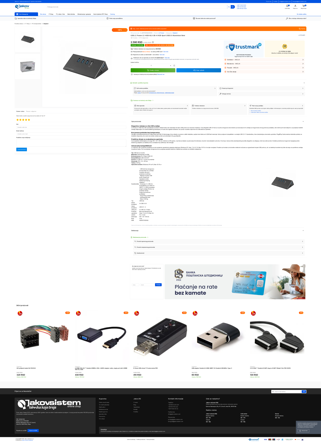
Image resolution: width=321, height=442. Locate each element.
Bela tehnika (71, 14)
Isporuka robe (103, 414)
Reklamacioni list (103, 409)
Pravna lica (102, 416)
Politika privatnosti (140, 439)
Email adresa (20, 131)
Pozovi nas (269, 1)
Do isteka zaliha (301, 14)
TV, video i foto (60, 14)
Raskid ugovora (103, 411)
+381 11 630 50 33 (173, 408)
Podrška (275, 1)
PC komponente (36, 23)
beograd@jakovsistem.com (299, 1)
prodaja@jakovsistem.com (175, 419)
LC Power (161, 33)
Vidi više (167, 57)
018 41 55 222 (160, 92)
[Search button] (232, 7)
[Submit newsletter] (304, 391)
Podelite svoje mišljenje (23, 137)
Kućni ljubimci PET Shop (101, 14)
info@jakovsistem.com (285, 1)
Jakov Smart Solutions (27, 440)
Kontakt (135, 409)
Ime (17, 124)
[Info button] (152, 42)
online (139, 92)
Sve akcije (102, 418)
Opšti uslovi (102, 407)
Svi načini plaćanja (104, 404)
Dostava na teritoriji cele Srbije (142, 100)
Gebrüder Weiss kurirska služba (259, 112)
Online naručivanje (104, 402)
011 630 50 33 (152, 92)
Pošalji (158, 284)
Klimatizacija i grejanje (84, 14)
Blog (134, 404)
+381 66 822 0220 (169, 92)
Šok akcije (43, 14)
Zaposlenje (136, 407)
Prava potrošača (150, 439)
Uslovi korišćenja (131, 439)
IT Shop (51, 14)
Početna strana (19, 23)
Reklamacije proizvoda (139, 237)
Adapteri (45, 23)
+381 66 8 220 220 (173, 404)
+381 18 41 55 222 (173, 406)
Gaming (112, 14)
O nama (135, 402)
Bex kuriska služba (256, 110)
